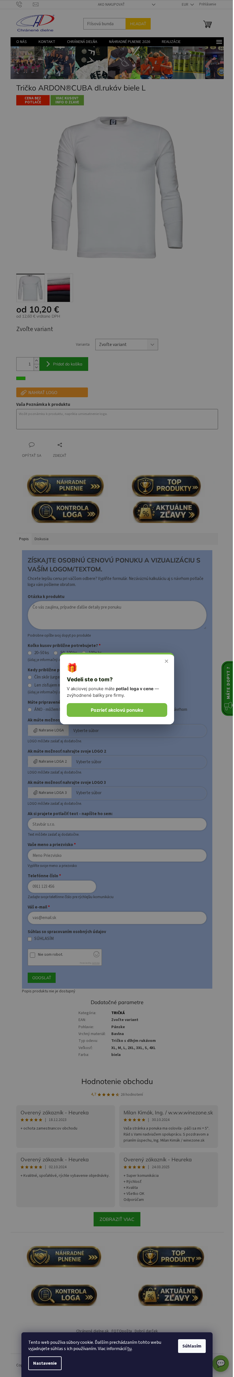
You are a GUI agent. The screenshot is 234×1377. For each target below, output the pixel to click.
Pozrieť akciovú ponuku (115, 710)
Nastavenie (43, 1363)
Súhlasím (189, 1346)
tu (127, 1348)
